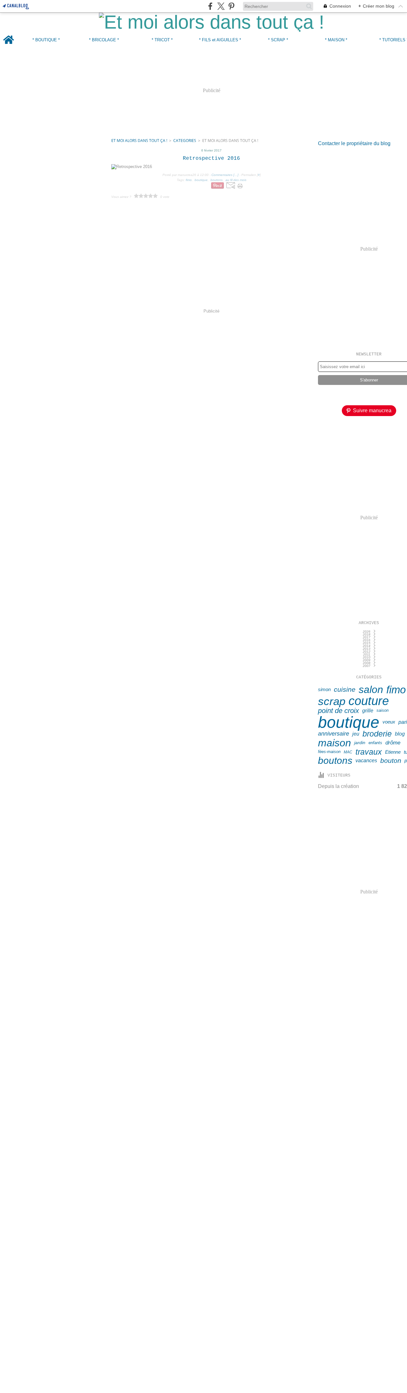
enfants (375, 743)
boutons (335, 760)
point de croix (338, 710)
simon (324, 689)
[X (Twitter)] (221, 6)
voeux (389, 722)
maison (334, 743)
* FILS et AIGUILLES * (220, 40)
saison (382, 711)
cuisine (344, 689)
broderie (377, 734)
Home (9, 34)
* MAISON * (336, 40)
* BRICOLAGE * (104, 40)
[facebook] (210, 6)
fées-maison (329, 752)
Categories (184, 140)
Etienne (393, 752)
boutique (348, 722)
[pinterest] (231, 6)
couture (368, 701)
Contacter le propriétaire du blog (354, 143)
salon (371, 689)
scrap (331, 701)
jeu (355, 734)
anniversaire (333, 734)
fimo (396, 689)
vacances (366, 760)
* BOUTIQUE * (46, 40)
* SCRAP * (278, 40)
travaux (368, 752)
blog (400, 734)
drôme (392, 743)
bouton (390, 760)
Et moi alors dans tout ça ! (139, 140)
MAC (348, 752)
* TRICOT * (162, 40)
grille (367, 710)
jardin (359, 743)
